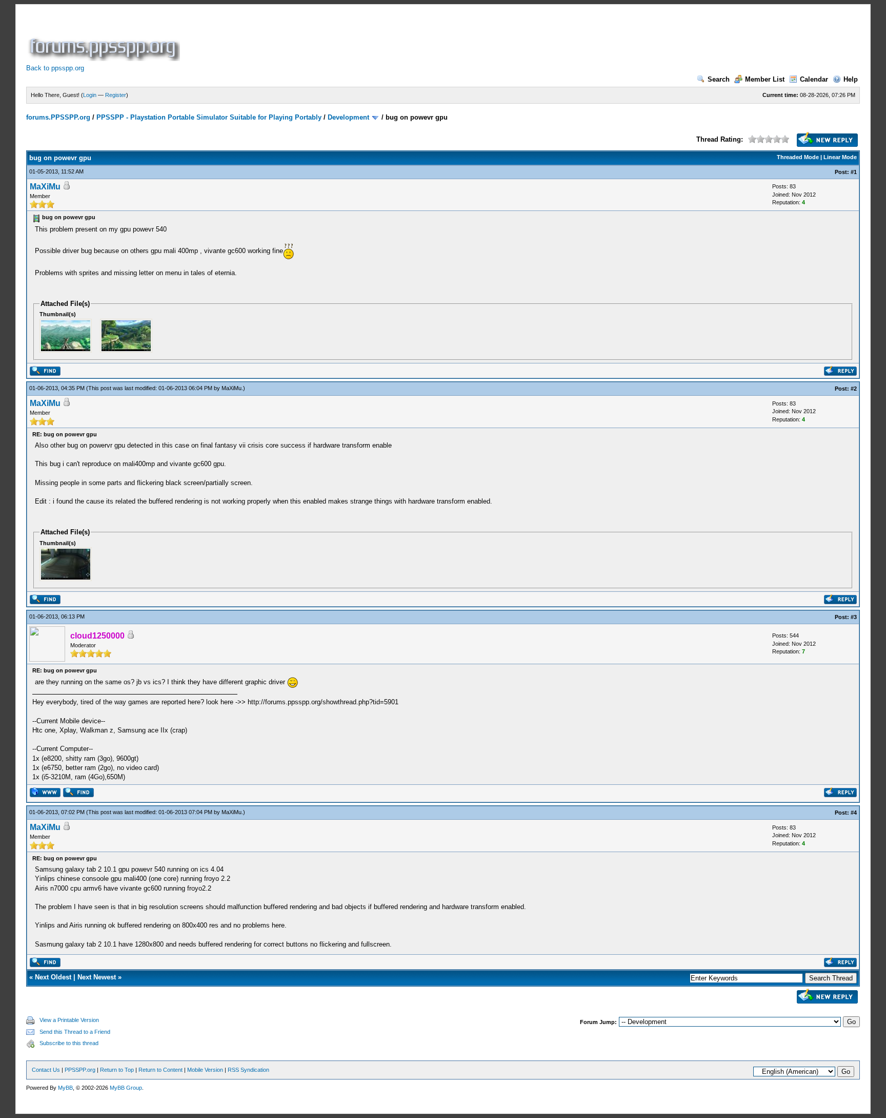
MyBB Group (126, 1088)
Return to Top (117, 1070)
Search (719, 79)
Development (348, 117)
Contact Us (46, 1070)
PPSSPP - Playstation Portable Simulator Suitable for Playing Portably (208, 117)
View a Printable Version (69, 1020)
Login (89, 95)
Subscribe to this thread (68, 1043)
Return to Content (160, 1070)
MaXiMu (45, 186)
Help (850, 79)
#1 (854, 172)
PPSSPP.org (80, 1070)
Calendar (814, 79)
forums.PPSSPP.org (58, 117)
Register (115, 95)
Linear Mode (840, 157)
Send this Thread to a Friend (74, 1032)
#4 (854, 812)
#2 (854, 388)
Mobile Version (205, 1070)
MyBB (65, 1088)
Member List (764, 79)
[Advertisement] (368, 38)
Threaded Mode (798, 157)
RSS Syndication (248, 1070)
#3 (854, 617)
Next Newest (96, 977)
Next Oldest (53, 977)
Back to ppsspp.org (55, 68)
